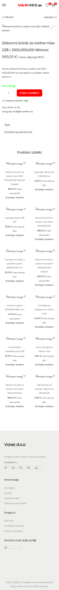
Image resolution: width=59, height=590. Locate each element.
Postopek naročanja (14, 525)
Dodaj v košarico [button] (16, 197)
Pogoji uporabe (11, 498)
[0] (47, 5)
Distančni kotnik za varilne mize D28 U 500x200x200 (44, 221)
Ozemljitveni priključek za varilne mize (44, 309)
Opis (7, 125)
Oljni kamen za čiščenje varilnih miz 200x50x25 (44, 389)
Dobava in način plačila (15, 503)
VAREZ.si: (17, 582)
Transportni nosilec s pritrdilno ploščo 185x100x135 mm (14, 263)
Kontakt (8, 493)
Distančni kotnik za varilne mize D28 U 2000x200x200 (15, 389)
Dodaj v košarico (29, 93)
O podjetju (9, 487)
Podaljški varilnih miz (23, 111)
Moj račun (9, 520)
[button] (15, 101)
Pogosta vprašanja (13, 531)
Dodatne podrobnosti (18, 132)
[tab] (29, 125)
